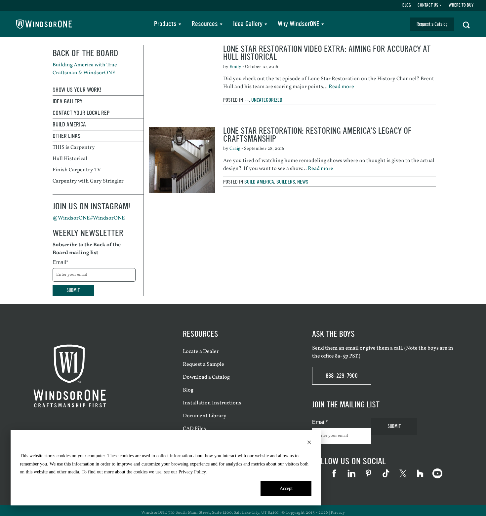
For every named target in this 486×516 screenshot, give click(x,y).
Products (165, 23)
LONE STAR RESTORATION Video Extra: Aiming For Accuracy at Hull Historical (327, 53)
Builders (285, 181)
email (352, 348)
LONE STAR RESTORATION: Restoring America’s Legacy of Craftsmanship (317, 135)
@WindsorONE (71, 218)
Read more (341, 86)
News (302, 181)
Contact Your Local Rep (81, 113)
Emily (235, 67)
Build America (259, 181)
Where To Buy (461, 5)
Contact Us (428, 5)
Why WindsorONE (298, 23)
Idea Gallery (248, 23)
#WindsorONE (107, 218)
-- (246, 99)
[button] (466, 24)
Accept (286, 488)
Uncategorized (266, 99)
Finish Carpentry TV (77, 170)
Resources (205, 23)
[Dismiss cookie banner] (309, 443)
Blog (406, 5)
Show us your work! (77, 90)
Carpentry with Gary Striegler (88, 181)
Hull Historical (70, 158)
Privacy (338, 513)
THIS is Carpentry (74, 147)
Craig (234, 149)
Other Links (67, 136)
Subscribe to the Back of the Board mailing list (87, 249)
